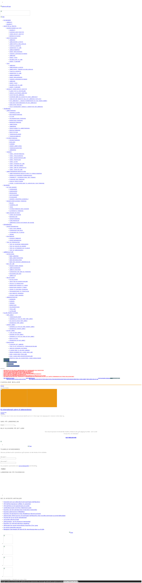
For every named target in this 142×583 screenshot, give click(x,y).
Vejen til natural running (18, 289)
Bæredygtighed (14, 36)
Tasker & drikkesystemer (18, 53)
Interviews (10, 254)
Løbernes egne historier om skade (21, 222)
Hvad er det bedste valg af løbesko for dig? (25, 98)
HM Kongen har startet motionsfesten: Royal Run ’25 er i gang (21, 525)
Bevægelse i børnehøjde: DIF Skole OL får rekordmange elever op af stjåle (24, 529)
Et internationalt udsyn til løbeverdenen (16, 409)
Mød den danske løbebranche (19, 261)
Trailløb (12, 309)
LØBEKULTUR (8, 252)
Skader (7, 185)
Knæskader (13, 191)
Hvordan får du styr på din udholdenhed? (15, 517)
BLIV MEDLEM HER (71, 437)
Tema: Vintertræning (16, 153)
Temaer (9, 151)
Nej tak (70, 581)
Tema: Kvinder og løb (16, 163)
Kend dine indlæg (15, 104)
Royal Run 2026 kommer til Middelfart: (15, 374)
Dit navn (3, 457)
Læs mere (75, 581)
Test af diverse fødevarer (18, 244)
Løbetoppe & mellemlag (17, 43)
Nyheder (7, 20)
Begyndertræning (15, 114)
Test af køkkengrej (16, 250)
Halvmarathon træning (17, 118)
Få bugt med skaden (16, 295)
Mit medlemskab (13, 366)
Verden (11, 303)
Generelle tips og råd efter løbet (21, 336)
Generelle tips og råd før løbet (21, 318)
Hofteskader (14, 195)
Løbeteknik (13, 124)
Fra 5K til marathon (16, 283)
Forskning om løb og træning (20, 271)
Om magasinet (10, 379)
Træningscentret (15, 148)
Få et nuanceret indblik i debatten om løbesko (26, 106)
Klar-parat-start (11, 313)
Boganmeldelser (15, 273)
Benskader (13, 193)
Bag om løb (10, 263)
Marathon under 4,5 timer (18, 285)
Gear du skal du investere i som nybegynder (25, 358)
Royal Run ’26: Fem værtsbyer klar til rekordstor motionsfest (20, 510)
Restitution (13, 132)
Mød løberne (14, 256)
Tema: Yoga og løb (15, 169)
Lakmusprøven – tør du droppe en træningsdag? (17, 521)
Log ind (11, 364)
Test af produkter (13, 242)
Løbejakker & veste (16, 41)
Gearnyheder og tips (14, 28)
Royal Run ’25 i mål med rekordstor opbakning (16, 523)
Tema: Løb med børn (16, 165)
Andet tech (13, 57)
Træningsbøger (15, 136)
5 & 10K (11, 116)
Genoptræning (14, 218)
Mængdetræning (15, 122)
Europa (11, 301)
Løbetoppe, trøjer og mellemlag (21, 69)
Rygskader (13, 197)
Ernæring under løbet (17, 328)
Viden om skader (15, 214)
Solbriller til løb (15, 59)
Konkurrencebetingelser (61, 379)
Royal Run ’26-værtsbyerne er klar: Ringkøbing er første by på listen (25, 375)
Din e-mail (4, 461)
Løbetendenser (14, 267)
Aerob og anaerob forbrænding (20, 175)
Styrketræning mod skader (19, 208)
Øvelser (12, 142)
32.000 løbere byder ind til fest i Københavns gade (19, 373)
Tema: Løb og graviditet (17, 167)
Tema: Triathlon (15, 159)
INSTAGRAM (101, 378)
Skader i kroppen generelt (19, 199)
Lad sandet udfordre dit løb (11, 519)
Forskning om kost (16, 230)
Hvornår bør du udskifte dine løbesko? (23, 96)
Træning (7, 108)
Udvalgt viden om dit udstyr (17, 89)
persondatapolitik (24, 466)
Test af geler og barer (17, 246)
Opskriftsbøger (15, 238)
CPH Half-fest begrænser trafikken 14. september (19, 371)
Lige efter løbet (15, 332)
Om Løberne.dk (33, 379)
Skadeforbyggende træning (16, 201)
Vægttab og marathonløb (18, 281)
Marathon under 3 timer (18, 287)
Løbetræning (11, 110)
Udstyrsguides (12, 38)
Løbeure (12, 55)
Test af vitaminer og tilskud (19, 248)
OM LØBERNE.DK (30, 378)
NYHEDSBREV (116, 378)
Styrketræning (12, 138)
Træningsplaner (15, 134)
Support (23, 379)
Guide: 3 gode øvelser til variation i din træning (26, 183)
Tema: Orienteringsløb (17, 157)
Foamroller (13, 204)
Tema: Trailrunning (16, 155)
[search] (15, 425)
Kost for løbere (15, 228)
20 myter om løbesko (16, 94)
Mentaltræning (14, 130)
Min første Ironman (16, 293)
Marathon (12, 305)
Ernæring (8, 224)
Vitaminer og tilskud (16, 232)
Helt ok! (65, 581)
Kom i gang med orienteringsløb (21, 356)
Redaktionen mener (16, 265)
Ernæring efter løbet (17, 340)
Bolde (11, 203)
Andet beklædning (15, 51)
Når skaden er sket (13, 212)
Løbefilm (12, 275)
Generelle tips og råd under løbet (22, 326)
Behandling (13, 216)
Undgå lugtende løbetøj (18, 93)
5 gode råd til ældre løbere (19, 350)
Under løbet (11, 324)
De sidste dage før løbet (18, 320)
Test (8, 63)
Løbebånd (12, 126)
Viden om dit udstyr (16, 34)
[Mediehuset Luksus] (71, 532)
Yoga (11, 206)
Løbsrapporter (12, 297)
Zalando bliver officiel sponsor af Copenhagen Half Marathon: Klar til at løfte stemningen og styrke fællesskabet (39, 376)
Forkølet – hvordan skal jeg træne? (22, 177)
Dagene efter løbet (16, 334)
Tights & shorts (15, 45)
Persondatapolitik (48, 379)
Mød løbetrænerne (16, 258)
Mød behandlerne (15, 259)
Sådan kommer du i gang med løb (21, 352)
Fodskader (13, 189)
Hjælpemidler (14, 220)
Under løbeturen (15, 146)
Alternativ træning (16, 210)
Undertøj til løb (15, 47)
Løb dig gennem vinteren (18, 348)
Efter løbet (11, 330)
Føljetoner (11, 277)
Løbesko (12, 39)
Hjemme (12, 144)
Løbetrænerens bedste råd (16, 171)
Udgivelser (17, 379)
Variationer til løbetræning (19, 128)
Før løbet (10, 314)
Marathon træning (16, 120)
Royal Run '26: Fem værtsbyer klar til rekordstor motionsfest (22, 373)
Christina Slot (3, 412)
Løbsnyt (9, 22)
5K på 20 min (13, 279)
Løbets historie (15, 269)
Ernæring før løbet (16, 322)
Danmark (12, 299)
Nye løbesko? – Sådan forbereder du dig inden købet (28, 100)
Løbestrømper (14, 49)
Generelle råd (14, 112)
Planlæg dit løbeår (16, 344)
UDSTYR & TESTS (10, 26)
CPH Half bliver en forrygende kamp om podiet (17, 372)
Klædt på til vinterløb (17, 91)
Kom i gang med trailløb (18, 354)
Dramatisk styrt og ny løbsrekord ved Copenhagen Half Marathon (24, 370)
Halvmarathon (14, 307)
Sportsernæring (12, 226)
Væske (11, 234)
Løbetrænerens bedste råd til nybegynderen (25, 173)
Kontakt (40, 379)
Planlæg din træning (17, 179)
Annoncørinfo (73, 379)
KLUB (7, 360)
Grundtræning (14, 140)
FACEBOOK (107, 378)
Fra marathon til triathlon (19, 291)
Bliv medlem (12, 362)
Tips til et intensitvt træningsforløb (23, 346)
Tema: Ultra (13, 161)
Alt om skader (12, 187)
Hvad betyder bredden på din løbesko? (23, 102)
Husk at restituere (16, 181)
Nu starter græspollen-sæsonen (12, 527)
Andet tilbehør (14, 61)
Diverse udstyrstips (16, 32)
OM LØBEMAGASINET (9, 378)
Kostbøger (10, 236)
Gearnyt (12, 30)
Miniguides (10, 342)
